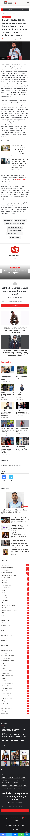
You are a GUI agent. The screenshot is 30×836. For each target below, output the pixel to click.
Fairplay (18, 777)
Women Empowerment (7, 788)
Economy (4, 640)
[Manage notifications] (26, 832)
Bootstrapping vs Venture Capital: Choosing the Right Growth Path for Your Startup (20, 551)
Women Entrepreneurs (7, 567)
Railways (4, 711)
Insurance (4, 680)
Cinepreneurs (5, 700)
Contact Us (18, 823)
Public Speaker (15, 237)
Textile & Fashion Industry (8, 605)
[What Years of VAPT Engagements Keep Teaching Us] (15, 763)
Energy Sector (5, 690)
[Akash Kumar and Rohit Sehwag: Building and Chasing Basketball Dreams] (5, 752)
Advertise (12, 823)
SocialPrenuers (6, 587)
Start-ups (4, 595)
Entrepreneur (11, 777)
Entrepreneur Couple (7, 688)
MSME (3, 668)
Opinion (4, 590)
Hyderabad (4, 780)
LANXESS (16, 782)
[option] (15, 270)
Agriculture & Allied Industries (9, 623)
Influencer (11, 780)
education (4, 777)
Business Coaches (6, 685)
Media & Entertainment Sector (9, 610)
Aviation (4, 630)
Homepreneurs (5, 713)
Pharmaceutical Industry (8, 655)
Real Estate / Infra (6, 585)
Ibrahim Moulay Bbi (15, 230)
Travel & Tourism (6, 620)
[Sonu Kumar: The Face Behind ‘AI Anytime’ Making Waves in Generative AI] (7, 405)
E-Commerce (5, 612)
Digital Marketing (21, 774)
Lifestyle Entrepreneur (15, 234)
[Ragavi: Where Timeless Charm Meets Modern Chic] (22, 423)
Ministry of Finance (7, 695)
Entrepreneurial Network (8, 660)
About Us (7, 823)
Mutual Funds (5, 673)
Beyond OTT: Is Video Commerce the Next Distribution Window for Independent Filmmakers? (19, 527)
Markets (4, 678)
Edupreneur (5, 643)
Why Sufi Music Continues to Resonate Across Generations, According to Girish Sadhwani (18, 534)
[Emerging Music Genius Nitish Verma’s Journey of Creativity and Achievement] (7, 423)
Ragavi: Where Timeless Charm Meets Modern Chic (22, 430)
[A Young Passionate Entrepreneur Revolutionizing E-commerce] (22, 387)
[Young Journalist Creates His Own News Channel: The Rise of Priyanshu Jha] (22, 405)
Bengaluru (4, 774)
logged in (10, 465)
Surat (25, 785)
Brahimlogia (8, 220)
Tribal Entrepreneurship (8, 675)
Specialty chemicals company (15, 785)
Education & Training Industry (9, 575)
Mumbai (21, 782)
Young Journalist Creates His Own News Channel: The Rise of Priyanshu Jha (22, 412)
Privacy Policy (9, 825)
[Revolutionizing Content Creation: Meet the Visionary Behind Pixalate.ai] (7, 369)
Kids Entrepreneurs (7, 706)
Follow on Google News (18, 825)
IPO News (4, 665)
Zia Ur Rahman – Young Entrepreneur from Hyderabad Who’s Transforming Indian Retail (15, 272)
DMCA (23, 823)
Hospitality (4, 597)
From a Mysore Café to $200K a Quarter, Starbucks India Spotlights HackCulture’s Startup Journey (20, 519)
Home (4, 13)
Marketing (4, 618)
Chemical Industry (6, 628)
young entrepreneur (18, 788)
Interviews (4, 653)
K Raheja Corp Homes (6, 782)
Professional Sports (7, 635)
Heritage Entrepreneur (7, 683)
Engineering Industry (7, 698)
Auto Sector (5, 602)
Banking (4, 648)
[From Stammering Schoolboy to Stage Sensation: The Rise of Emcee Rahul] (22, 441)
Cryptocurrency (6, 625)
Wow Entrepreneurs (8, 39)
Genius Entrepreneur (15, 227)
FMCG (3, 615)
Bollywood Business (7, 670)
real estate (4, 785)
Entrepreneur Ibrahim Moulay (15, 223)
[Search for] (28, 3)
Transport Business (7, 650)
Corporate (4, 580)
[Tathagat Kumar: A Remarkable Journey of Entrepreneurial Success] (22, 369)
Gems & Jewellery (6, 607)
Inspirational (5, 703)
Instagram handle (20, 179)
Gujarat (23, 777)
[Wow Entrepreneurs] (10, 2)
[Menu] (2, 3)
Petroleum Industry (7, 708)
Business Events (6, 577)
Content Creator (21, 220)
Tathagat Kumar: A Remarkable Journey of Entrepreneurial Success (22, 376)
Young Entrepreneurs (12, 13)
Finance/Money (6, 592)
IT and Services (6, 658)
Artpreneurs (5, 663)
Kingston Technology (19, 780)
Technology (5, 582)
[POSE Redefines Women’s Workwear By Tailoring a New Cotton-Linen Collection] (7, 387)
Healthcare (5, 570)
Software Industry (6, 633)
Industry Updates (6, 693)
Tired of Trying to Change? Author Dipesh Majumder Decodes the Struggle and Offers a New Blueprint (7, 449)
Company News (6, 565)
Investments (5, 638)
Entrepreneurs (5, 600)
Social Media (5, 645)
